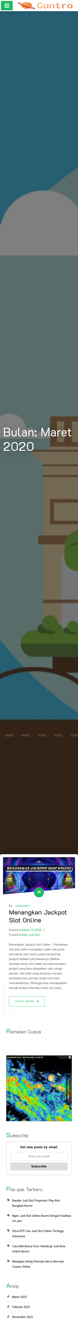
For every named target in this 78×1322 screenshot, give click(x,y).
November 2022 (22, 1317)
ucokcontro (22, 905)
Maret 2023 (19, 1297)
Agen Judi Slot (30, 934)
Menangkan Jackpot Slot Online (38, 916)
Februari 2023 (21, 1307)
